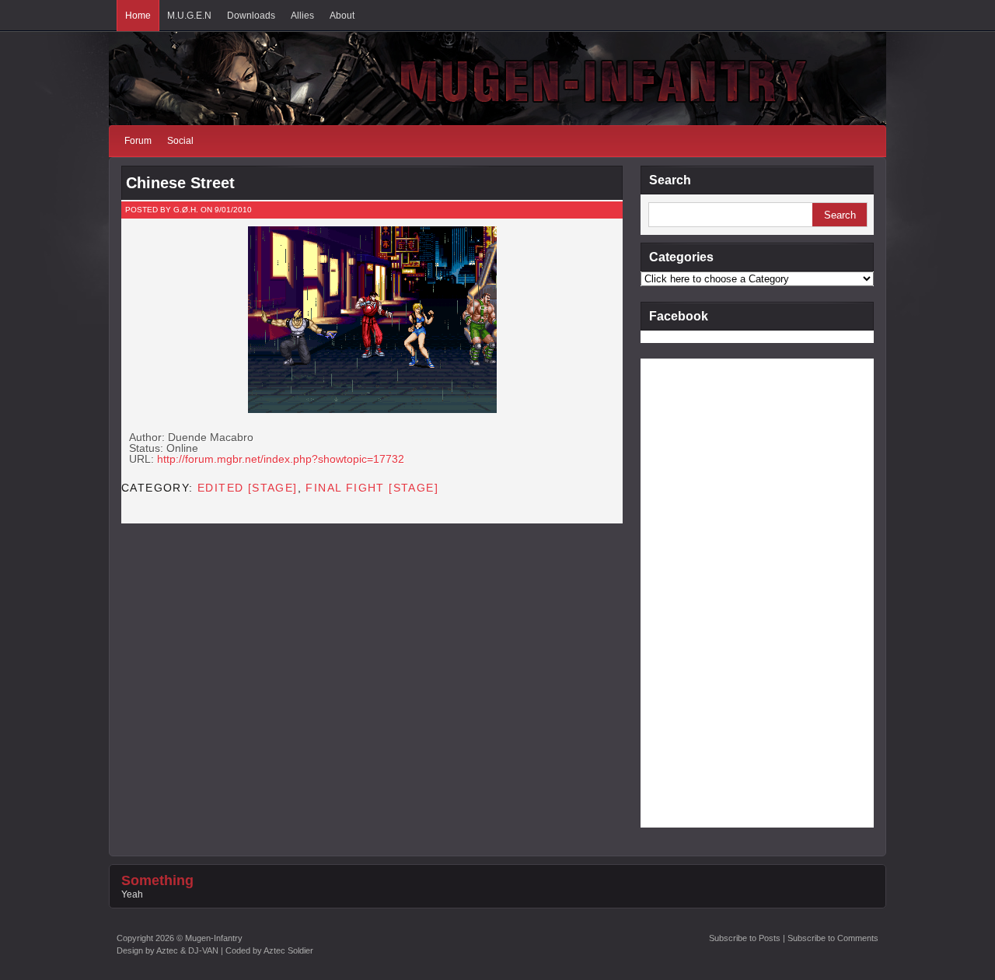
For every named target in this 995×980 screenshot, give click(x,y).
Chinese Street (180, 182)
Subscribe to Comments (832, 938)
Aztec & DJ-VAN (187, 950)
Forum (138, 140)
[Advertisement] (703, 592)
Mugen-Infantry (214, 938)
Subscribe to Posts (744, 938)
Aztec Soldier (288, 950)
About (342, 15)
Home (138, 15)
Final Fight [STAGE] (371, 487)
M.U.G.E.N (189, 15)
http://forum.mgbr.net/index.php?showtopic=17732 (280, 459)
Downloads (251, 15)
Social (180, 140)
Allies (302, 15)
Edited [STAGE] (247, 487)
